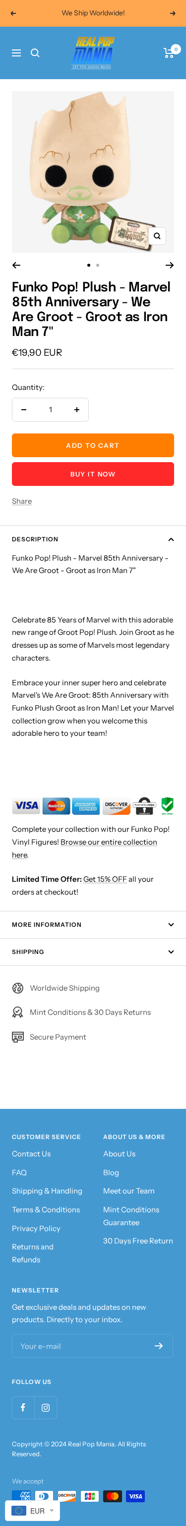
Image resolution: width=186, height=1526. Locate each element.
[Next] (170, 265)
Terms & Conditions (46, 1209)
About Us (119, 1153)
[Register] (159, 1345)
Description (35, 539)
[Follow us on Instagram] (45, 1407)
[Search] (35, 52)
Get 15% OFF (105, 879)
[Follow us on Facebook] (23, 1407)
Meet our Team (129, 1190)
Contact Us (31, 1153)
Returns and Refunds (33, 1253)
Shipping (28, 951)
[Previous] (16, 265)
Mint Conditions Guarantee (131, 1216)
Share (22, 501)
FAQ (19, 1172)
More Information (47, 924)
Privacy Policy (36, 1228)
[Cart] (169, 53)
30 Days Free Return (138, 1240)
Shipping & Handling (47, 1190)
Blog (111, 1172)
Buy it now (93, 474)
